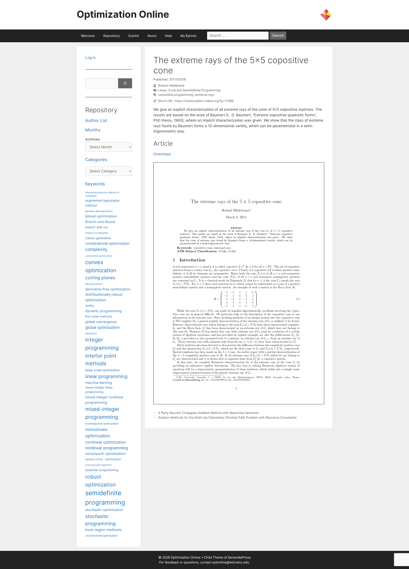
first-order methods (98, 316)
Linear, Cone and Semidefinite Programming (189, 90)
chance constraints (96, 232)
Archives (92, 139)
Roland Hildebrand (171, 85)
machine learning (98, 383)
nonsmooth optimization (105, 453)
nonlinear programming (106, 447)
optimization (113, 459)
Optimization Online (123, 14)
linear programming (106, 376)
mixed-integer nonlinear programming (104, 399)
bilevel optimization (101, 216)
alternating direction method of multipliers (102, 194)
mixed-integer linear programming (99, 390)
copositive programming (175, 94)
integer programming (102, 343)
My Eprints (188, 36)
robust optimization (100, 480)
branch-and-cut (96, 227)
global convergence (101, 322)
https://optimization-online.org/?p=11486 (204, 101)
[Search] (125, 83)
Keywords (95, 183)
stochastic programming (100, 520)
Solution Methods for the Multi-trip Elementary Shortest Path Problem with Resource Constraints (227, 417)
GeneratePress (239, 557)
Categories (96, 159)
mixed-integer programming (102, 413)
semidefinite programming (105, 497)
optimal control (94, 459)
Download (162, 154)
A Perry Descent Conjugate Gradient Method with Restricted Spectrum (208, 413)
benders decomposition (99, 211)
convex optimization (100, 266)
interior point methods (100, 360)
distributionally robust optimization (103, 297)
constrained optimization (98, 256)
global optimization (102, 327)
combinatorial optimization (107, 243)
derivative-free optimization (107, 289)
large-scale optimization (102, 370)
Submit (133, 36)
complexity (96, 249)
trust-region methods (103, 530)
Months (92, 129)
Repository (111, 36)
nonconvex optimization (97, 432)
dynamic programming (103, 311)
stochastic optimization (104, 510)
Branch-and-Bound (100, 222)
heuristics (91, 333)
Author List (96, 120)
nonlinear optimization (105, 442)
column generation (98, 238)
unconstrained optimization (101, 535)
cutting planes (100, 277)
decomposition (93, 283)
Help (168, 36)
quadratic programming (101, 470)
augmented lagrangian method (102, 202)
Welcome (88, 36)
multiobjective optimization (101, 423)
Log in (90, 57)
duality (89, 305)
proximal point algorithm (98, 465)
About (151, 36)
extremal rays (204, 94)
